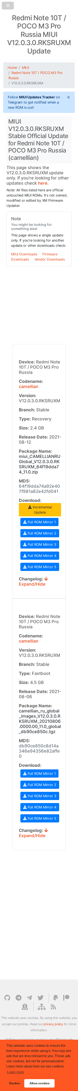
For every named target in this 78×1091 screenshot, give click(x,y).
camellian (28, 386)
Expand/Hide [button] (32, 584)
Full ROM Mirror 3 (41, 544)
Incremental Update (42, 509)
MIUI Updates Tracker (37, 97)
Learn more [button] (15, 1072)
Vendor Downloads (49, 259)
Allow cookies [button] (39, 1083)
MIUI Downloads (24, 254)
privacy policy (53, 1024)
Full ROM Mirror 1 (41, 522)
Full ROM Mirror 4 (41, 555)
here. (43, 183)
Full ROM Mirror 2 (41, 533)
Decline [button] (14, 1083)
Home (12, 67)
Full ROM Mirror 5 (41, 567)
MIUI (25, 67)
